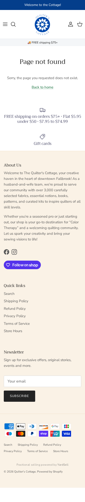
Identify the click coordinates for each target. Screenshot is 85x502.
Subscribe (19, 396)
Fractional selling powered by (43, 465)
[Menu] (5, 24)
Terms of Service (17, 323)
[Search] (15, 24)
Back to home (42, 87)
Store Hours (13, 331)
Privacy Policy (15, 316)
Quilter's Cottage (25, 471)
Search (9, 293)
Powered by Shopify (50, 471)
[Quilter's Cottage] (42, 24)
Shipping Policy (16, 301)
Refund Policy (15, 308)
